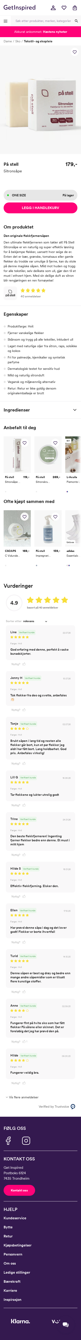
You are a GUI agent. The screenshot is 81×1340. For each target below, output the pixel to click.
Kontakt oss (19, 1190)
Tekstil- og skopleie (38, 41)
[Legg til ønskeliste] (75, 52)
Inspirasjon (12, 1299)
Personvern (13, 1254)
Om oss (10, 1263)
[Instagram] (26, 1140)
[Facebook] (8, 1140)
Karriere (10, 1290)
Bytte (8, 1227)
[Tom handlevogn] (74, 7)
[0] (63, 7)
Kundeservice (15, 1218)
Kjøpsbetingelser (18, 1245)
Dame (8, 41)
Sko (17, 41)
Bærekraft (12, 1281)
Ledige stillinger (17, 1272)
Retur (8, 1236)
